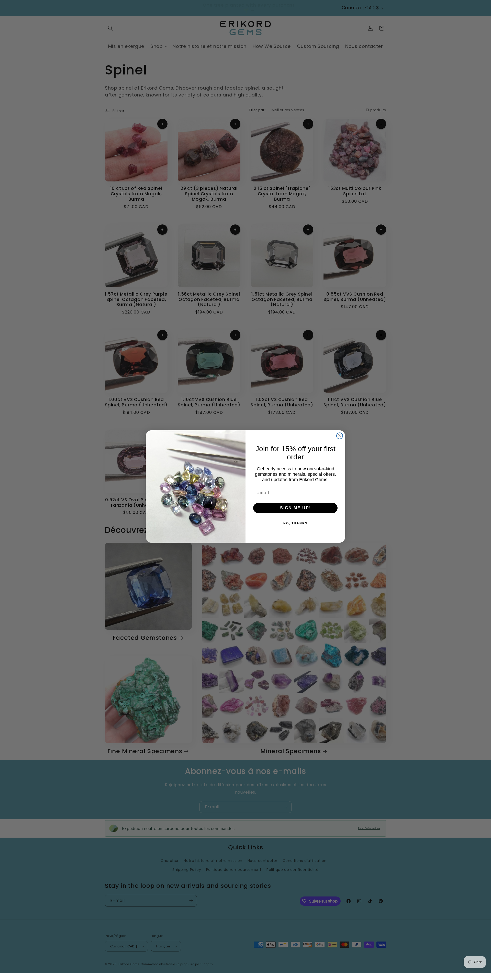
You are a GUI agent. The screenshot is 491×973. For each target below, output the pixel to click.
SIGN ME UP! (295, 508)
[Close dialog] (340, 436)
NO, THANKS (295, 523)
